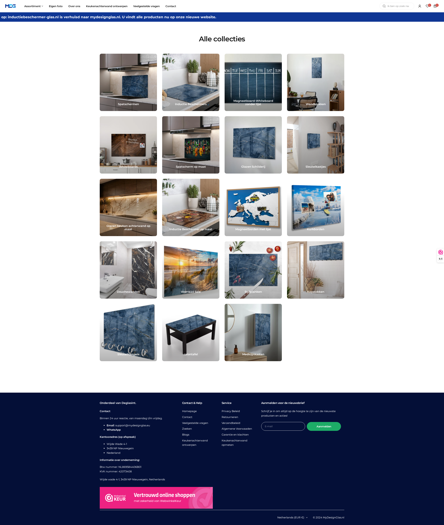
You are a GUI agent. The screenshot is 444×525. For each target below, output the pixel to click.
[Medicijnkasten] (253, 332)
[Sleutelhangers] (128, 332)
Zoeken (187, 428)
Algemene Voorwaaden (237, 428)
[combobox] (396, 6)
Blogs (185, 434)
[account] (420, 6)
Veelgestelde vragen (195, 423)
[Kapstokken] (315, 270)
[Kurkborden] (315, 207)
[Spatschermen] (128, 82)
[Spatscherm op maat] (190, 145)
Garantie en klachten (235, 434)
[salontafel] (190, 332)
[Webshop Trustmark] (156, 498)
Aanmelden (324, 426)
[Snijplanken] (253, 270)
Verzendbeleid (231, 423)
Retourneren (230, 417)
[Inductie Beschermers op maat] (190, 207)
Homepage (189, 411)
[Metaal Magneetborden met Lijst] (253, 207)
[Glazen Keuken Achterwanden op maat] (128, 207)
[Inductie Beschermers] (190, 82)
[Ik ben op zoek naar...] (384, 6)
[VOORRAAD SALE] (190, 270)
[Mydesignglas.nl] (10, 6)
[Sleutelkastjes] (315, 145)
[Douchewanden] (128, 270)
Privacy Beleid (231, 411)
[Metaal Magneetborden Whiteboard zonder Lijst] (253, 82)
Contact (187, 417)
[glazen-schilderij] (253, 145)
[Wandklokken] (315, 82)
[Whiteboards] (128, 145)
